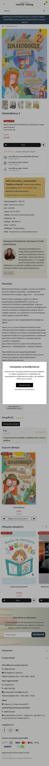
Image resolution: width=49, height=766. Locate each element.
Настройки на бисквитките (24, 389)
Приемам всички (24, 385)
